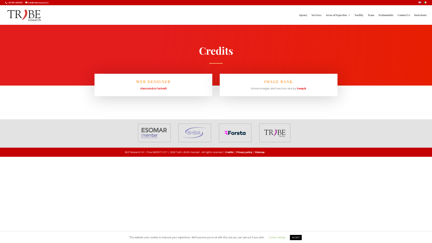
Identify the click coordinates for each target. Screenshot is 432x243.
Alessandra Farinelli (153, 88)
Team (371, 15)
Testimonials (385, 15)
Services (316, 15)
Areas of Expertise (336, 15)
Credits (229, 152)
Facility (359, 15)
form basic (420, 15)
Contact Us (404, 15)
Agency (303, 15)
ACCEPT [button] (296, 237)
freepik (301, 88)
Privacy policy (244, 152)
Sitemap (260, 152)
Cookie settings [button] (277, 237)
